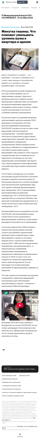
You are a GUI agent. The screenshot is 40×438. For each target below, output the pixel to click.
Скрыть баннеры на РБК (9, 375)
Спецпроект (16, 7)
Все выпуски (6, 7)
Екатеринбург (15, 27)
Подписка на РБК (24, 375)
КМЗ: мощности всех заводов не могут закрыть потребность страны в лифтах (20, 369)
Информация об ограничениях (11, 382)
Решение (34, 7)
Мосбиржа (20, 426)
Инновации (5, 27)
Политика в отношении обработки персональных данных (19, 392)
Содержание (20, 436)
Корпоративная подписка (10, 379)
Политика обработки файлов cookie (13, 396)
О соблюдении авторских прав (11, 385)
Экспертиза (25, 7)
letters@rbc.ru (6, 420)
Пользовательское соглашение (11, 389)
